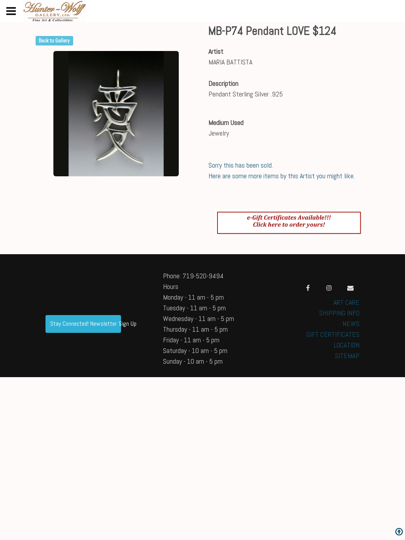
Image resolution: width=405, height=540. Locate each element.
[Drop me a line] (350, 288)
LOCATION (347, 344)
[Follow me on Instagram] (329, 288)
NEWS (351, 323)
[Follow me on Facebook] (308, 288)
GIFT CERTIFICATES (333, 334)
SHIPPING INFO (339, 312)
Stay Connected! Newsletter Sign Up (85, 323)
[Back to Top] (399, 532)
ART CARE (346, 302)
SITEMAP (347, 355)
